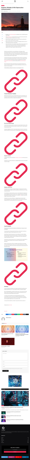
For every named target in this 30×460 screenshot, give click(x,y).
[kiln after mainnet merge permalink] (16, 122)
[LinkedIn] (2, 38)
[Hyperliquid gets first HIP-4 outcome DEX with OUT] (3, 412)
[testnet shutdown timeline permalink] (16, 92)
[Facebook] (2, 34)
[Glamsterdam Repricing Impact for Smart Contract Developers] (7, 329)
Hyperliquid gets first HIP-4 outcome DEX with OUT (13, 411)
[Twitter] (2, 36)
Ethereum (3, 5)
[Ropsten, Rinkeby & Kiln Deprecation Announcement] (15, 21)
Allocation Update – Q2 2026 (5, 346)
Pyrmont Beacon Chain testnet (8, 60)
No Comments (14, 11)
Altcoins (2, 437)
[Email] (2, 43)
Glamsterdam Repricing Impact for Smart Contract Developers (7, 334)
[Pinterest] (2, 40)
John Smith (3, 408)
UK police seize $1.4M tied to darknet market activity (13, 415)
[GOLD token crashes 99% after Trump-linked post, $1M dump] (3, 420)
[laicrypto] (15, 1)
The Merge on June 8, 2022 (18, 157)
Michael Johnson (6, 11)
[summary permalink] (16, 285)
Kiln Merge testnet (9, 36)
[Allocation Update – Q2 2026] (7, 341)
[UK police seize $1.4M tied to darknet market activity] (3, 416)
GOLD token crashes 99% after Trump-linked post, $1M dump (14, 419)
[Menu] (2, 1)
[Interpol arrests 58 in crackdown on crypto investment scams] (15, 398)
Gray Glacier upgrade (13, 34)
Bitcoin (2, 438)
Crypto (3, 405)
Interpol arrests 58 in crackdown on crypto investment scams (12, 407)
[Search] (27, 1)
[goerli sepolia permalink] (16, 224)
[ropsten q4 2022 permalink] (16, 154)
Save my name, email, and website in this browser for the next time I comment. (12, 368)
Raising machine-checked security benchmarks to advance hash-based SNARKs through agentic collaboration (22, 334)
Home (2, 3)
